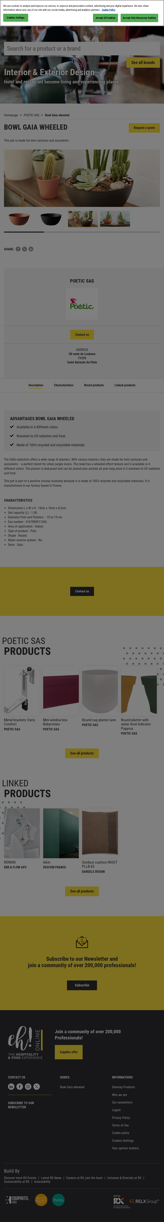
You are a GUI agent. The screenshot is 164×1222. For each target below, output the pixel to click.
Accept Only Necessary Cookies (139, 17)
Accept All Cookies (105, 17)
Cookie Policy (108, 9)
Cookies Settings (15, 17)
